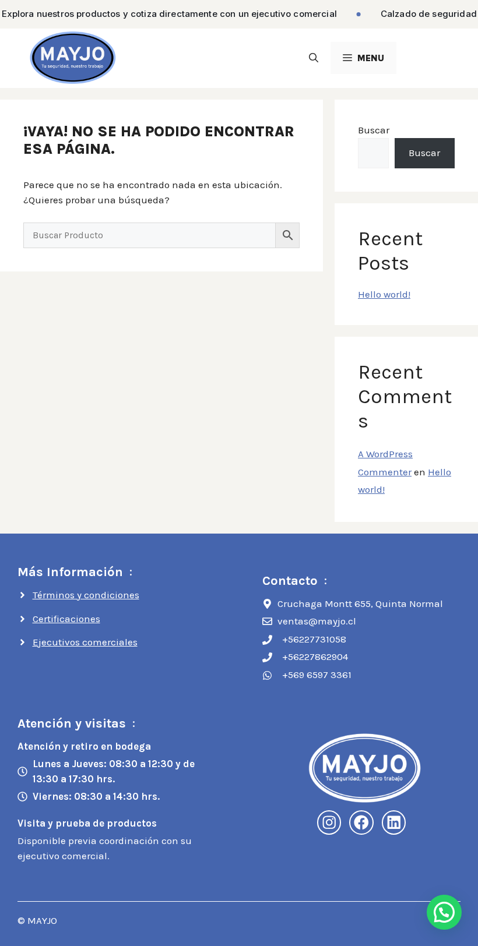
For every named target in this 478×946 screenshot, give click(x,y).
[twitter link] (394, 822)
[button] (314, 58)
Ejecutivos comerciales (85, 642)
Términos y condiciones (86, 595)
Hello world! (384, 294)
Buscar (373, 130)
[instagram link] (329, 822)
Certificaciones (66, 618)
